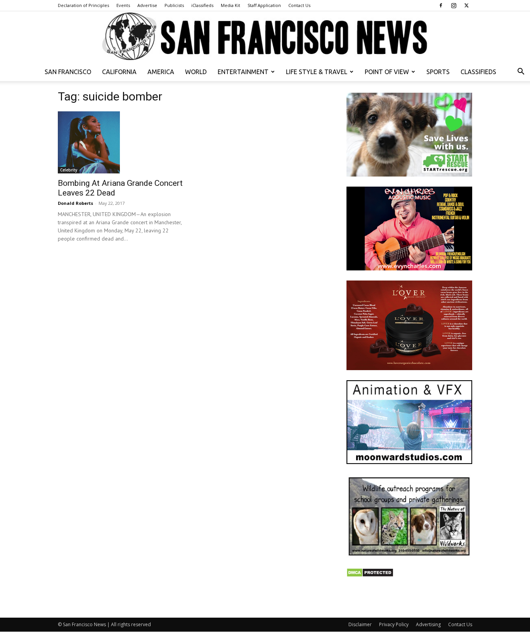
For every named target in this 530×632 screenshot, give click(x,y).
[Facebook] (441, 5)
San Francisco (68, 71)
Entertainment (243, 71)
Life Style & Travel (316, 71)
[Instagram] (453, 5)
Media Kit (230, 5)
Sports (438, 71)
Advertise (147, 5)
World (196, 71)
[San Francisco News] (265, 36)
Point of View (387, 71)
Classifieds (478, 71)
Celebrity (68, 170)
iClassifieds (202, 5)
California (119, 71)
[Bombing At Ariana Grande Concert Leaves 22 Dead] (121, 142)
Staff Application (264, 5)
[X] (466, 5)
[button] (520, 72)
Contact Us (299, 5)
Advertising (428, 624)
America (160, 71)
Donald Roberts (75, 203)
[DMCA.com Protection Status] (369, 575)
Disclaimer (360, 624)
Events (123, 5)
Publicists (174, 5)
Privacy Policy (394, 624)
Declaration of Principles (83, 5)
